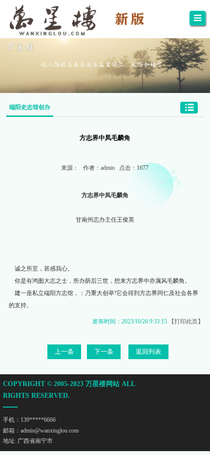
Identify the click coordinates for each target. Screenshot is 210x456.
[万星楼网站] (85, 19)
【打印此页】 (186, 321)
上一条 (64, 351)
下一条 (103, 351)
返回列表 (148, 351)
